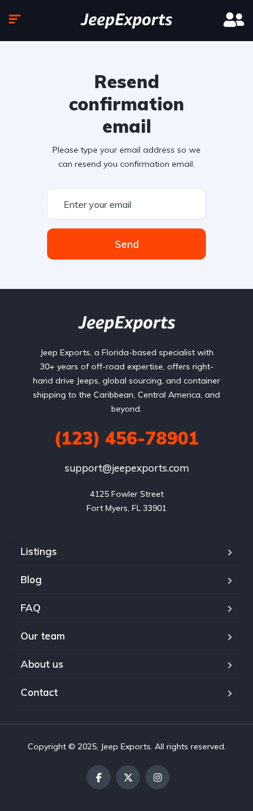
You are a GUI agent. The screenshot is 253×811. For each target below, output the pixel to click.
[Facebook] (98, 777)
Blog (31, 579)
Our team (43, 636)
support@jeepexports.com (127, 468)
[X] (128, 777)
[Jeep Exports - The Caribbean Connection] (126, 20)
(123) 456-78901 (126, 438)
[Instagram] (157, 777)
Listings (39, 551)
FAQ (31, 607)
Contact (39, 692)
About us (42, 664)
